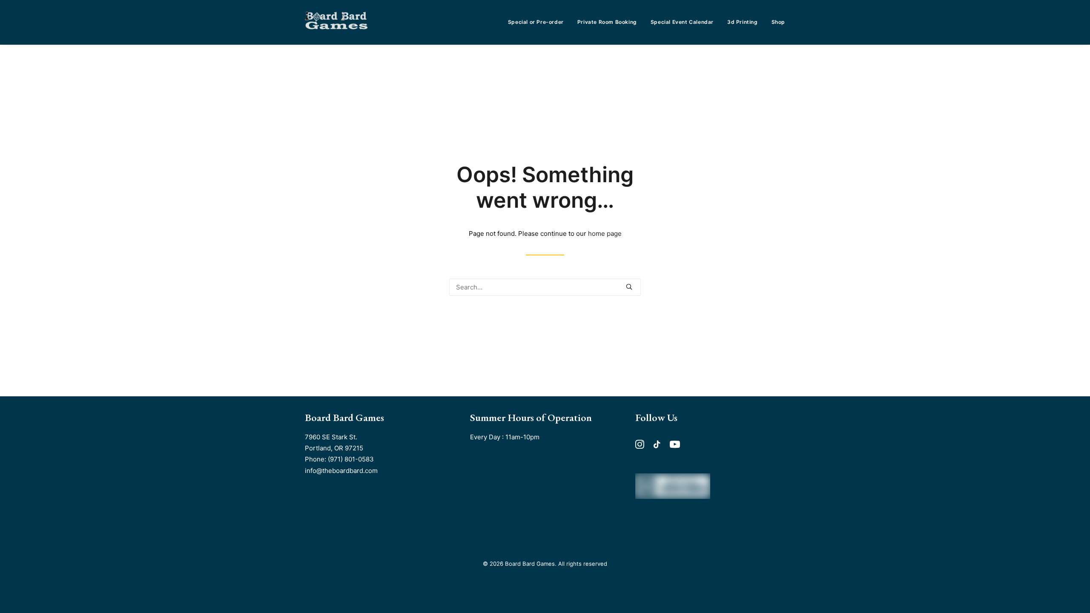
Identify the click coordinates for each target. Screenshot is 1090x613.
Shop (778, 22)
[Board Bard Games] (336, 22)
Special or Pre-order (536, 22)
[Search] (545, 287)
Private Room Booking (607, 22)
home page (605, 233)
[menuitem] (539, 22)
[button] (629, 286)
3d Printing (742, 22)
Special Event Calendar (682, 22)
